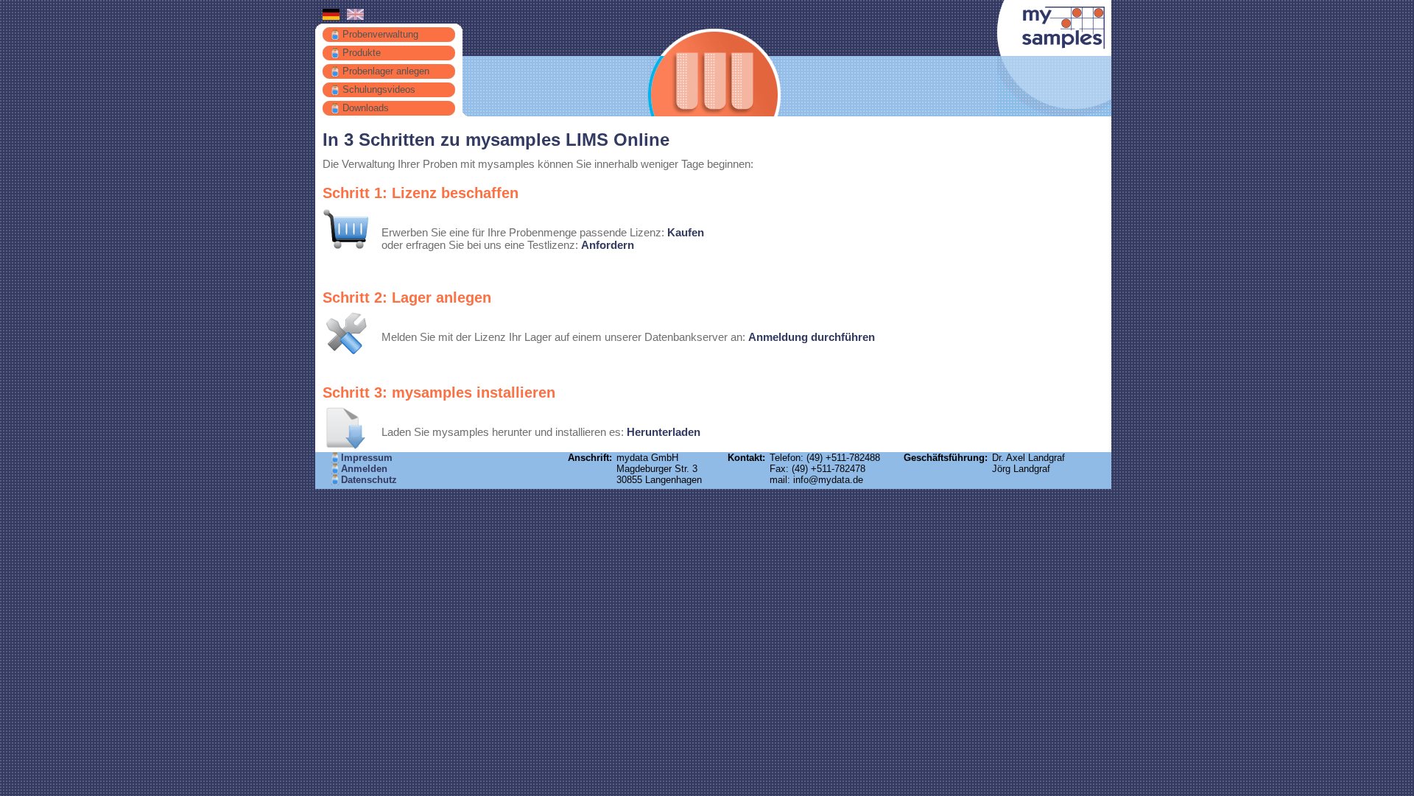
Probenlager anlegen (385, 71)
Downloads (365, 107)
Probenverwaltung (380, 34)
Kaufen (685, 232)
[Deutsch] (331, 16)
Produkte (361, 52)
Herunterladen (663, 432)
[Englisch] (355, 16)
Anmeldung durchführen (811, 337)
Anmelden (364, 468)
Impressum (367, 457)
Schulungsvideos (378, 89)
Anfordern (607, 245)
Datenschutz (369, 479)
